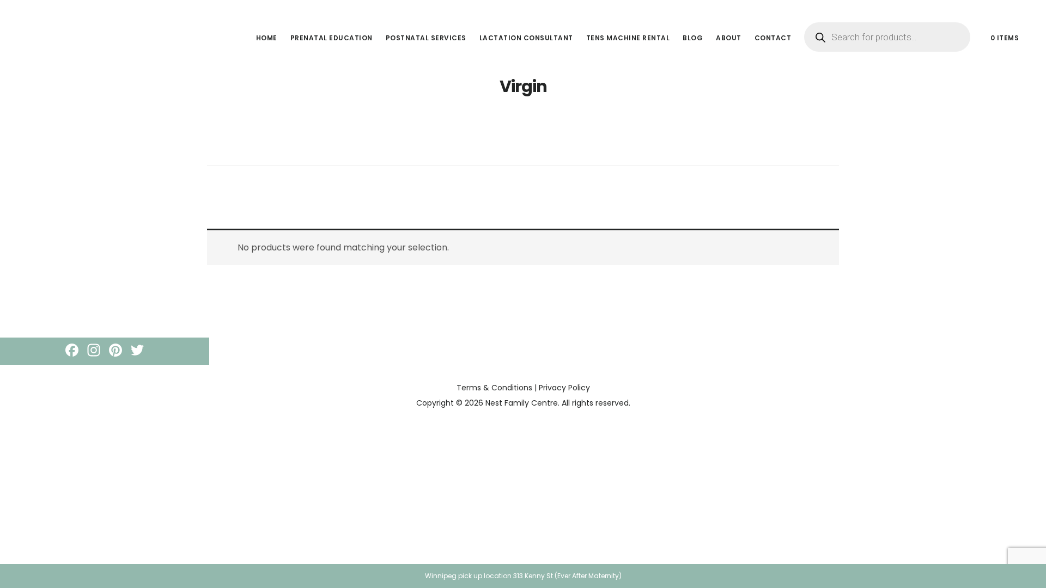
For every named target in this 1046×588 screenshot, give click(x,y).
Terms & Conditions (494, 387)
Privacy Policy (564, 387)
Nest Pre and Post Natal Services (103, 24)
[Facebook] (72, 351)
